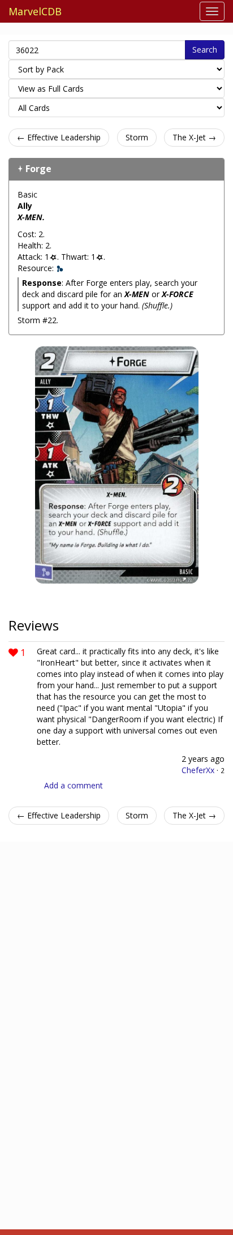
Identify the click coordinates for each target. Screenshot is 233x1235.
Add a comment (73, 785)
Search (204, 49)
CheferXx (198, 770)
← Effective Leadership (59, 137)
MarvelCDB (35, 11)
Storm (137, 137)
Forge (38, 168)
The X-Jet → (194, 137)
